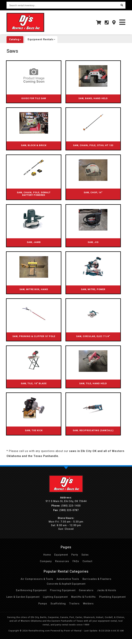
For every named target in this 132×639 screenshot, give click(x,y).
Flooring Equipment (62, 590)
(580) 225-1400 (66, 505)
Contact (87, 561)
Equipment (61, 554)
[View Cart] (98, 22)
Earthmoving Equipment (31, 590)
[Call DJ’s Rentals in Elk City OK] (107, 22)
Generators (86, 590)
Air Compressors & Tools (37, 579)
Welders (88, 603)
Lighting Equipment (55, 596)
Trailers (74, 603)
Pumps (42, 603)
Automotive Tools (68, 579)
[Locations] (114, 22)
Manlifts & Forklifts (83, 596)
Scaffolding (58, 603)
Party (74, 554)
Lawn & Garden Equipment (23, 596)
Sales (85, 554)
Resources (62, 561)
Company (46, 561)
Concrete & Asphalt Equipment (66, 583)
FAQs (76, 561)
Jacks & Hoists (106, 590)
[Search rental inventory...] (122, 5)
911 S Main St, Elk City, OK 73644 (66, 501)
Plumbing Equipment (112, 596)
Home (47, 554)
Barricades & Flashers (96, 579)
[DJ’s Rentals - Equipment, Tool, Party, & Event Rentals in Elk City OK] (25, 31)
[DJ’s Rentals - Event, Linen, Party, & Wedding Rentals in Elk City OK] (66, 491)
